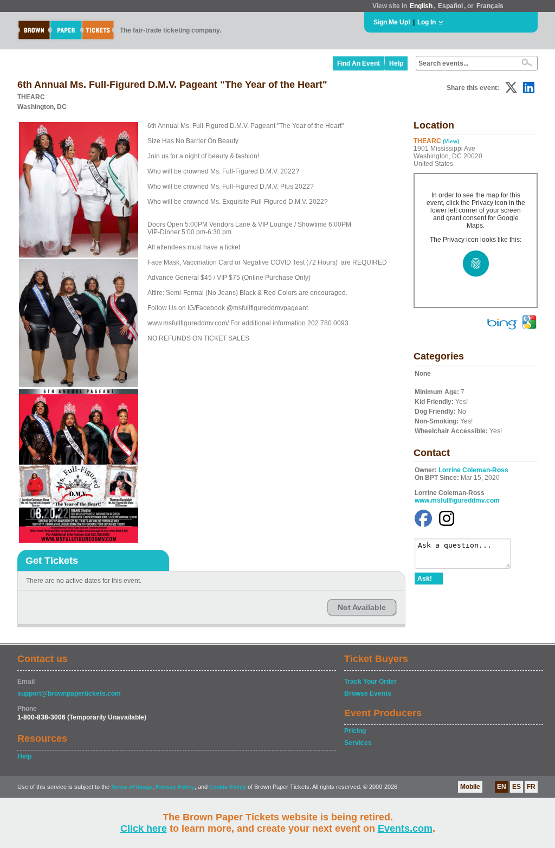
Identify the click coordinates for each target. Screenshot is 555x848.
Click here (143, 828)
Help (396, 63)
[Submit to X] (511, 87)
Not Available (362, 607)
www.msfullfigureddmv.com (457, 500)
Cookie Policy (227, 787)
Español (450, 6)
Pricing (355, 731)
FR (531, 787)
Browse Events (367, 693)
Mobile (470, 787)
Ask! (424, 578)
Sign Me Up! (391, 22)
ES (516, 787)
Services (358, 743)
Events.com (405, 828)
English (421, 6)
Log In (426, 22)
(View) (451, 141)
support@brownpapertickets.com (69, 693)
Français (490, 6)
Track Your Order (370, 681)
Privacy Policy (175, 787)
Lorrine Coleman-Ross (473, 470)
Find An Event (358, 63)
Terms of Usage (131, 787)
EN (501, 787)
